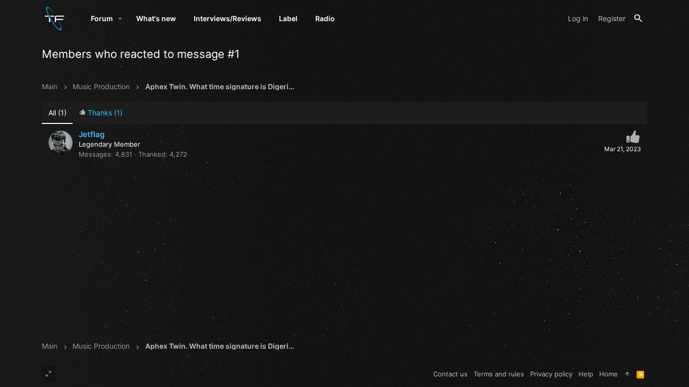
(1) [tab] (57, 112)
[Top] (627, 373)
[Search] (638, 18)
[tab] (101, 113)
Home (608, 374)
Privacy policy (551, 374)
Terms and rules (499, 374)
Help (586, 374)
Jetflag (91, 134)
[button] (120, 18)
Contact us (450, 374)
